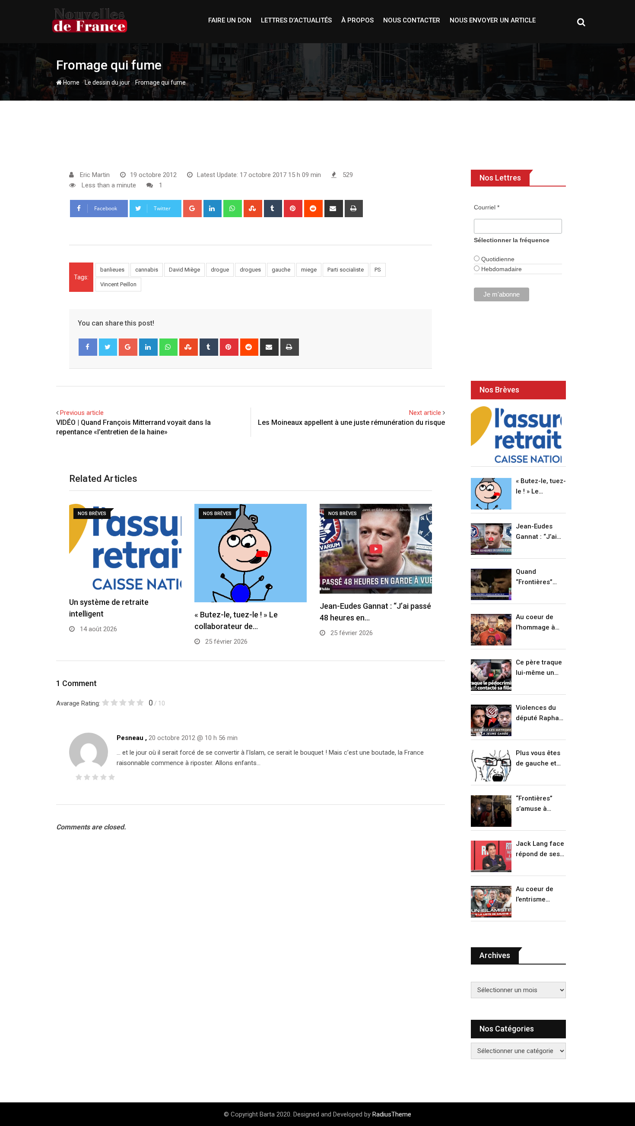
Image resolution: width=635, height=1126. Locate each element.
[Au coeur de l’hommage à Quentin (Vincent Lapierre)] (491, 629)
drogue (220, 269)
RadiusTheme (391, 1114)
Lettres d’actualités (296, 20)
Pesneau (130, 738)
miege (309, 269)
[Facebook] (88, 347)
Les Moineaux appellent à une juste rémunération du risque (351, 422)
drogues (250, 269)
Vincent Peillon (118, 284)
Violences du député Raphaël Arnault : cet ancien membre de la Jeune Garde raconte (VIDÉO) (540, 713)
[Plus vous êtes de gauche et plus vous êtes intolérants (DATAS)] (491, 765)
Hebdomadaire (500, 269)
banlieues (112, 269)
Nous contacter (411, 20)
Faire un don (229, 20)
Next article (425, 413)
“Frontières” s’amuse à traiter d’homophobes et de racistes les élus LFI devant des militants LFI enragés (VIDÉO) (538, 804)
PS (378, 269)
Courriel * (486, 207)
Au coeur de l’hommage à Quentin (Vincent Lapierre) (535, 623)
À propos (357, 20)
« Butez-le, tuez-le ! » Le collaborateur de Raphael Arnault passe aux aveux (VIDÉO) (541, 487)
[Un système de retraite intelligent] (516, 434)
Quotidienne (496, 259)
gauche (281, 269)
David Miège (184, 269)
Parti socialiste (345, 269)
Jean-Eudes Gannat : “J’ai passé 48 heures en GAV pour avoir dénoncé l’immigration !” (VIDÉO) (539, 532)
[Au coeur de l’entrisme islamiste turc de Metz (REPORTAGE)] (491, 901)
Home (70, 82)
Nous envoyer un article (493, 20)
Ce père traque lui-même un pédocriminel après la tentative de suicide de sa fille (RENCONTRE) (539, 668)
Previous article (82, 413)
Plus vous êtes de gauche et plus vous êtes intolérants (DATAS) (538, 759)
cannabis (146, 269)
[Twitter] (108, 347)
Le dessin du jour (107, 82)
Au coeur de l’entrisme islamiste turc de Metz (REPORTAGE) (537, 895)
